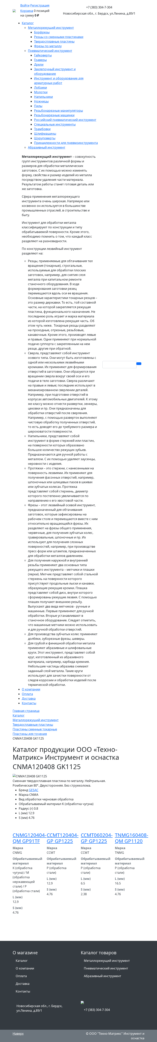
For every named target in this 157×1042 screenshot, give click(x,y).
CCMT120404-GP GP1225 (62, 838)
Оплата (21, 976)
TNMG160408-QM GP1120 (131, 838)
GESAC (33, 790)
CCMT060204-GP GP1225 (97, 838)
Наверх (18, 1033)
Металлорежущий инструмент (107, 961)
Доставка (22, 984)
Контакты (23, 991)
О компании (25, 968)
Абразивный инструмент (102, 976)
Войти (24, 5)
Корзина (26, 11)
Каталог (22, 961)
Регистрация (39, 5)
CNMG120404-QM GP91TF (29, 838)
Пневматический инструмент (106, 968)
